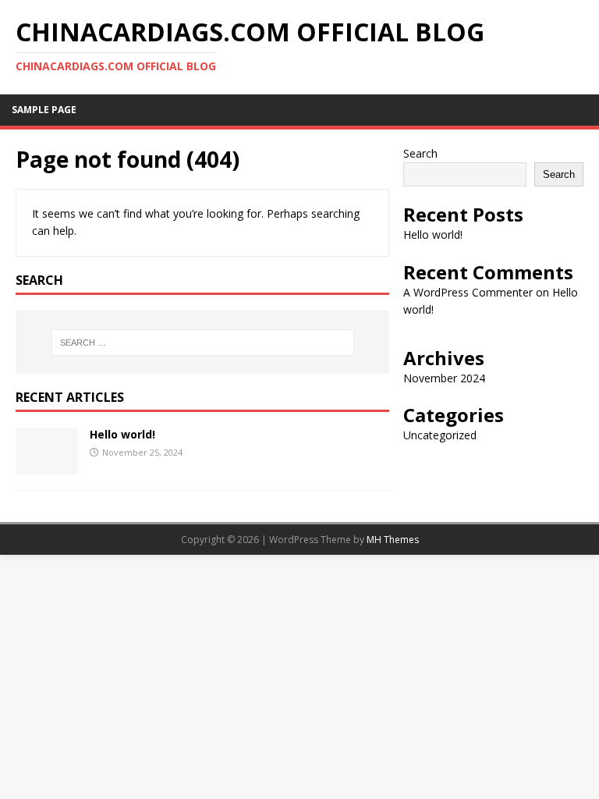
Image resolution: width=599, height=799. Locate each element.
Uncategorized (440, 435)
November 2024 (444, 378)
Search (420, 153)
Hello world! (122, 434)
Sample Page (44, 109)
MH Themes (393, 539)
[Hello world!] (47, 465)
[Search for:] (202, 342)
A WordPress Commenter (468, 292)
